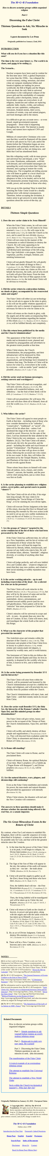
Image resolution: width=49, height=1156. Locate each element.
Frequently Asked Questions (35, 1131)
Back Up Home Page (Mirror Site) (24, 1150)
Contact (34, 1145)
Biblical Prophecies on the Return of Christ (18, 996)
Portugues (38, 1136)
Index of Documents (30, 1141)
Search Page (16, 1141)
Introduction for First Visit (13, 1131)
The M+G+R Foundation (24, 2)
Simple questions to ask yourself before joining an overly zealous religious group (29, 1034)
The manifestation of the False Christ (25, 1058)
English (21, 1136)
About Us (25, 1145)
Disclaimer (16, 1145)
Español (29, 1136)
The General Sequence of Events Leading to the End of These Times (24, 976)
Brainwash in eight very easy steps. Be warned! (28, 1042)
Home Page (11, 1136)
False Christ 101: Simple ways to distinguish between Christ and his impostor (24, 989)
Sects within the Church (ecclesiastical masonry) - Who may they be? (25, 1086)
